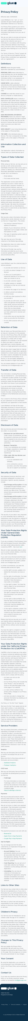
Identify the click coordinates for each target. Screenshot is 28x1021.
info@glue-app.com (20, 980)
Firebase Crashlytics (10, 765)
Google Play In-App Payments (13, 838)
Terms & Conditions (15, 1004)
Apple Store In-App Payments (13, 836)
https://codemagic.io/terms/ (12, 790)
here (21, 547)
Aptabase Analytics (10, 762)
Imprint (25, 1004)
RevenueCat (7, 833)
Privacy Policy (4, 1004)
